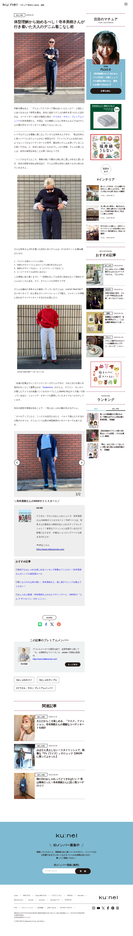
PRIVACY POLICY (66, 908)
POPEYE (68, 900)
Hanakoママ (55, 900)
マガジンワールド (27, 908)
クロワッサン (57, 895)
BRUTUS (26, 895)
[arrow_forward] (93, 908)
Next (81, 463)
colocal (42, 900)
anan (16, 895)
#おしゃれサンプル (48, 680)
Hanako (81, 895)
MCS (15, 908)
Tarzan (31, 900)
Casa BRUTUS (40, 895)
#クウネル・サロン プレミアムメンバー (34, 688)
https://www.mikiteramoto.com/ (50, 549)
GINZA (70, 895)
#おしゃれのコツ (24, 680)
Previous (17, 463)
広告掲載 (40, 908)
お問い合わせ (51, 908)
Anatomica (47, 387)
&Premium (18, 900)
